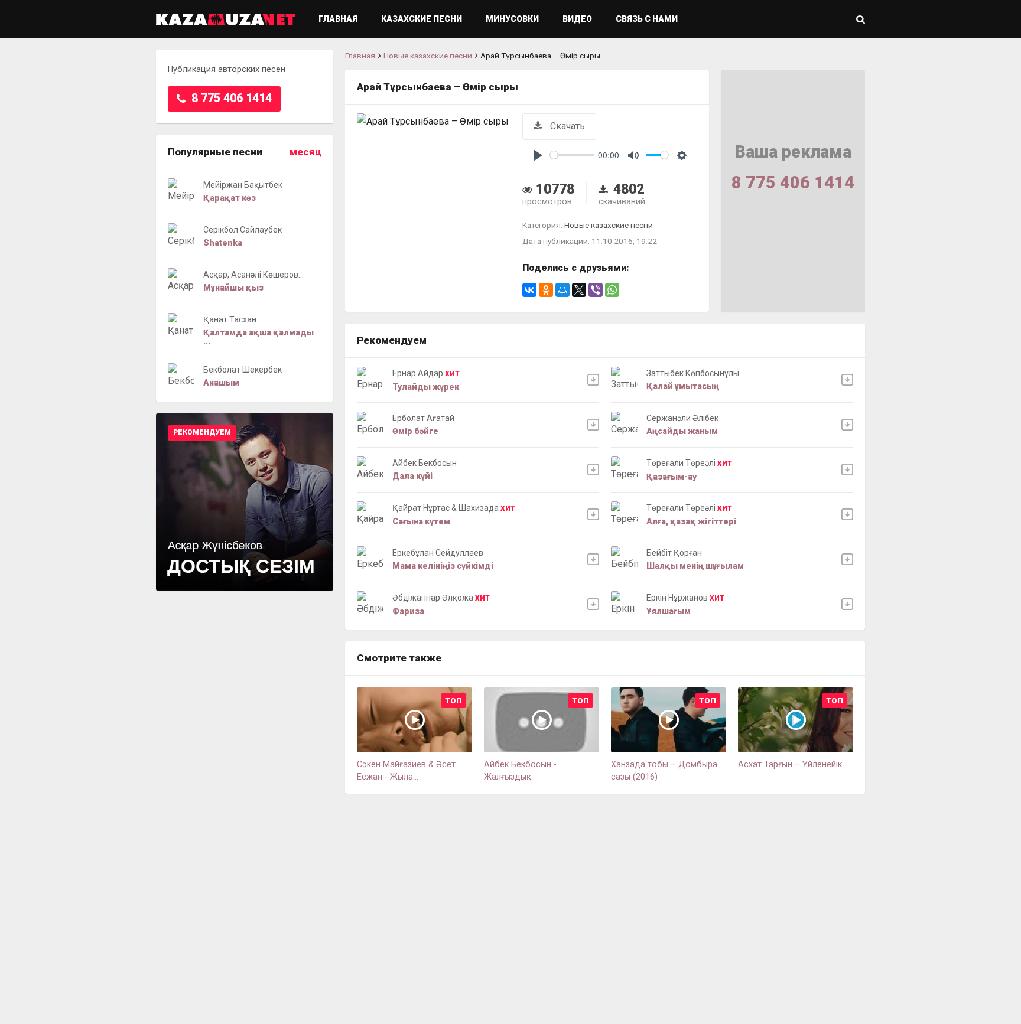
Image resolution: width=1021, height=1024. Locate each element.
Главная (337, 19)
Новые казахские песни (427, 55)
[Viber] (595, 290)
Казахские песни (421, 19)
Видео (577, 19)
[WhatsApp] (612, 290)
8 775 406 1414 (230, 98)
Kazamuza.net (225, 19)
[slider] (572, 155)
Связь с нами (647, 19)
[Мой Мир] (562, 290)
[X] (579, 290)
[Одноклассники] (546, 290)
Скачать (566, 126)
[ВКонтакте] (529, 290)
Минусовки (512, 19)
